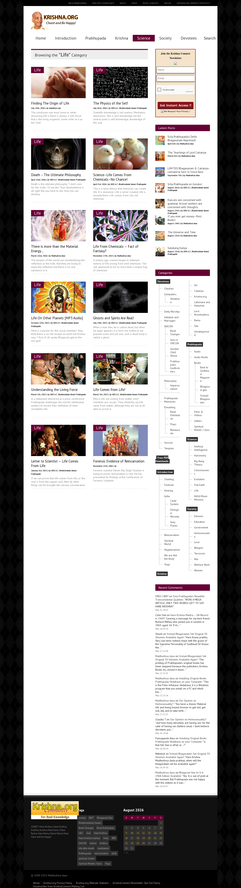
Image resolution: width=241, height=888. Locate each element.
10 (132, 832)
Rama (197, 320)
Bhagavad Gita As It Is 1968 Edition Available (179, 774)
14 (155, 832)
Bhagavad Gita (104, 817)
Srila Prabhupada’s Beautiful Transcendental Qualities (179, 598)
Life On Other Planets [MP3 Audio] (57, 318)
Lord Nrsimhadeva (201, 313)
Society (165, 38)
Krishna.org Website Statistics (193, 3)
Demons (198, 516)
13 (149, 832)
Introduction (65, 38)
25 (138, 843)
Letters (198, 421)
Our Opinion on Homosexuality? (188, 719)
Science (143, 38)
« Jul (125, 852)
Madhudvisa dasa (165, 656)
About (36, 883)
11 (138, 832)
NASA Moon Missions (200, 497)
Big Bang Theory (199, 462)
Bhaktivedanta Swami (90, 822)
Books (197, 363)
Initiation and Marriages (171, 319)
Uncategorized (201, 333)
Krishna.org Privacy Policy (57, 883)
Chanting (169, 479)
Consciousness (201, 471)
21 (155, 838)
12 (143, 832)
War (196, 559)
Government (201, 527)
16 (126, 838)
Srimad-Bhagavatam (205, 399)
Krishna (121, 38)
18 (138, 838)
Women (198, 570)
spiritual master (87, 858)
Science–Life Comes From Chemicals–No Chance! (112, 177)
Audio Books (201, 357)
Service (168, 442)
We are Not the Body (170, 557)
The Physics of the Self (110, 103)
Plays (173, 424)
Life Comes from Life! (109, 389)
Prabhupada (95, 38)
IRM (114, 838)
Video (134, 3)
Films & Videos (198, 413)
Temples (169, 448)
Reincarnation (171, 535)
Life (37, 70)
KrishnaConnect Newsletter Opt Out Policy (136, 883)
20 (149, 838)
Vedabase (175, 300)
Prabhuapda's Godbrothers (175, 366)
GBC (81, 833)
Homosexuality (202, 534)
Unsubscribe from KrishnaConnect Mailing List (58, 886)
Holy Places (174, 523)
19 (143, 838)
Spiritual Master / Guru (202, 428)
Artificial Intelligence (200, 448)
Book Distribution (175, 415)
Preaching (169, 407)
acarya (82, 817)
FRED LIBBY (162, 596)
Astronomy (200, 455)
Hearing (168, 490)
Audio (123, 3)
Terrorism (199, 553)
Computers (170, 294)
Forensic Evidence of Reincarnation (118, 461)
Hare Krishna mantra (89, 838)
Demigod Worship (174, 513)
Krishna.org (200, 296)
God (88, 833)
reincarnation (101, 853)
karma (93, 843)
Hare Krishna (100, 833)
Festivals (169, 485)
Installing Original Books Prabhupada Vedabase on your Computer (180, 680)
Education (199, 521)
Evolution (199, 479)
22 (161, 838)
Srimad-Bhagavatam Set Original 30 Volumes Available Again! (181, 635)
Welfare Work (202, 564)
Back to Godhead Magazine (205, 374)
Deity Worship (172, 311)
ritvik (114, 853)
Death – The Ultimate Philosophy (56, 175)
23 (126, 843)
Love (197, 542)
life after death (86, 848)
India (167, 496)
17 (132, 838)
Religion (198, 547)
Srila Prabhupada (77, 3)
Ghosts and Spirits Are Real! (113, 318)
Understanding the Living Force (54, 389)
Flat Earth (199, 485)
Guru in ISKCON (174, 341)
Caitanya (199, 291)
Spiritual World (168, 542)
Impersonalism (175, 387)
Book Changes (150, 3)
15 (161, 832)
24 (132, 843)
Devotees (189, 38)
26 (143, 843)
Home (41, 38)
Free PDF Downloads (103, 3)
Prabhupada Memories (171, 400)
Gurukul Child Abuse (174, 352)
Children (169, 288)
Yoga (167, 564)
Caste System (174, 502)
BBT (91, 817)
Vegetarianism (172, 549)
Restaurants (175, 431)
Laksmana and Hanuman (202, 303)
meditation (103, 848)
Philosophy (170, 381)
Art (195, 285)
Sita (196, 326)
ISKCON (167, 3)
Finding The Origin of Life (50, 103)
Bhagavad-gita (205, 388)
